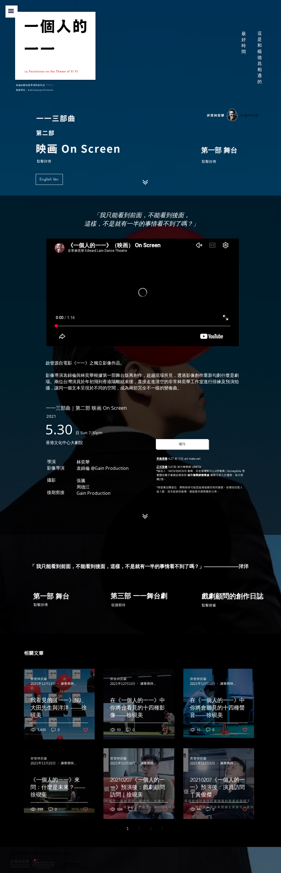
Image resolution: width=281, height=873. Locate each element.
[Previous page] (116, 828)
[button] (11, 11)
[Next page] (162, 828)
